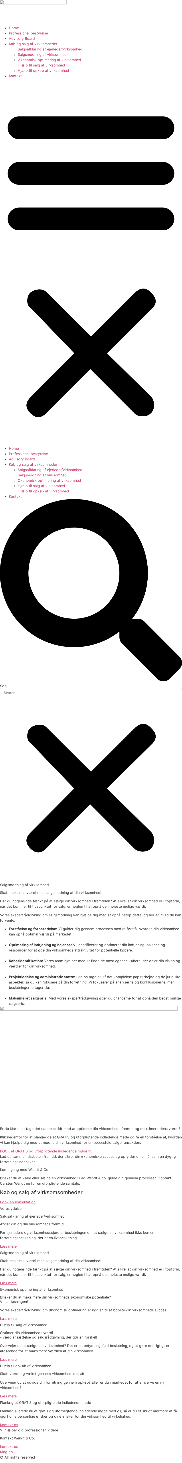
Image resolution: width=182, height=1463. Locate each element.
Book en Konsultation (18, 1202)
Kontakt (15, 76)
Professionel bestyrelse (28, 33)
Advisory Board (22, 38)
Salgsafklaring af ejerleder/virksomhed (50, 49)
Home (14, 28)
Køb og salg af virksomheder (33, 44)
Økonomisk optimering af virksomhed (49, 60)
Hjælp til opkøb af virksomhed (43, 70)
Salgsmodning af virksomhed (42, 54)
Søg (3, 686)
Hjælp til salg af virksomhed (41, 65)
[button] (91, 262)
